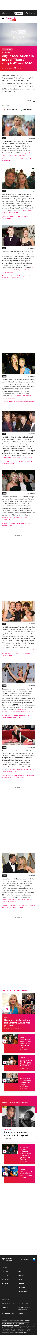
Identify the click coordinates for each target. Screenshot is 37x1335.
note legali (6, 1308)
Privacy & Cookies (14, 1322)
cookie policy (23, 1304)
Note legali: (5, 1299)
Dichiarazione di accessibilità (24, 1308)
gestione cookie (8, 1304)
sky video (5, 1279)
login (33, 13)
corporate (22, 1313)
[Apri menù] (3, 19)
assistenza (10, 1325)
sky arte (5, 1283)
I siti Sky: (4, 1267)
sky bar (21, 1283)
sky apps (21, 1275)
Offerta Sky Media (8, 1313)
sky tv (20, 1271)
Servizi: (20, 1267)
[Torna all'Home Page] (11, 19)
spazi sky (21, 1287)
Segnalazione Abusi (21, 1332)
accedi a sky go (26, 1259)
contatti (16, 1325)
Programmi (22, 1291)
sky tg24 (5, 1275)
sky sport (5, 1271)
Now (20, 1279)
